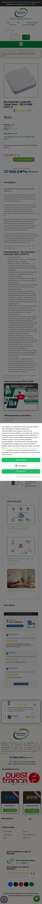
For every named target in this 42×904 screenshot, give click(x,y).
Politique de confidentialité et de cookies (28, 476)
